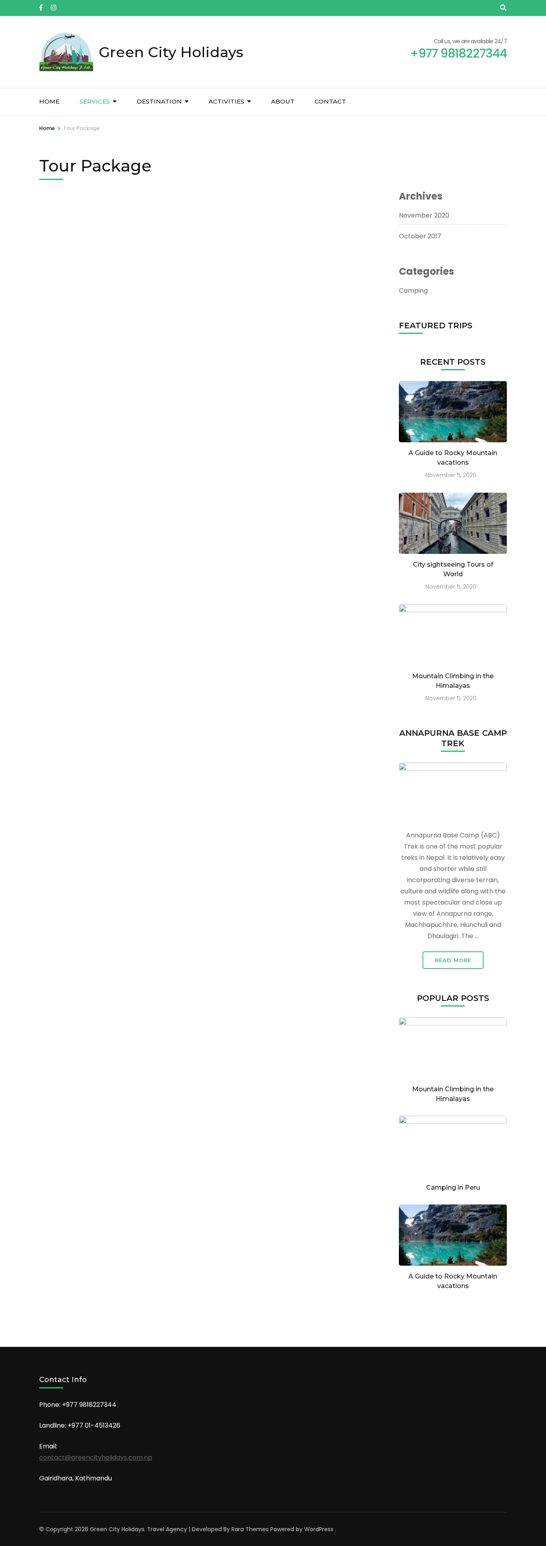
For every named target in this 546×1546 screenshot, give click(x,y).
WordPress (318, 1529)
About (283, 101)
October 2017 (420, 236)
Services (95, 101)
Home (49, 101)
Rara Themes (250, 1529)
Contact (330, 101)
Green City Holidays (171, 52)
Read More (453, 960)
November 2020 (424, 215)
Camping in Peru (453, 1187)
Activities (226, 101)
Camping (413, 290)
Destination (159, 101)
